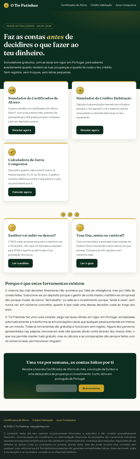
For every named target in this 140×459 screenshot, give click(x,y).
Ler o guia (86, 263)
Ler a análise (20, 263)
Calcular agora (22, 192)
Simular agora (21, 130)
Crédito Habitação (101, 5)
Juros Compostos (125, 5)
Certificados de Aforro (74, 5)
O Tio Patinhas (21, 5)
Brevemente (91, 388)
